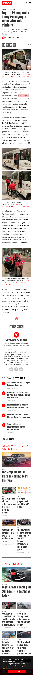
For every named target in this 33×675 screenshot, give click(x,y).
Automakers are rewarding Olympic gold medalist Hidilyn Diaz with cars (18, 395)
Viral (19, 496)
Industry (5, 9)
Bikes (4, 611)
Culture (5, 584)
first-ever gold (23, 95)
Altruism (13, 9)
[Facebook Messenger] (10, 45)
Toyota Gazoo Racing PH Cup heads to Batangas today (16, 591)
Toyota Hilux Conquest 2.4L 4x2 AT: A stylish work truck (8, 536)
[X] (7, 45)
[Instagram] (14, 45)
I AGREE (17, 672)
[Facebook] (3, 45)
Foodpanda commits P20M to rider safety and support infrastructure (8, 619)
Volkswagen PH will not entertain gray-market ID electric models (9, 505)
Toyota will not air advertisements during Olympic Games (16, 427)
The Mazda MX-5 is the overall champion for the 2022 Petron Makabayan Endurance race (24, 540)
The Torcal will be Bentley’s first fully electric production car (24, 648)
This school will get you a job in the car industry (18, 384)
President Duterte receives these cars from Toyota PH (17, 406)
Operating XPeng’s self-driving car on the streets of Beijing (23, 619)
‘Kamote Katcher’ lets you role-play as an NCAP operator (8, 648)
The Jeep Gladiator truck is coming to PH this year (15, 476)
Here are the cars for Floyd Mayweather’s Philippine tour (18, 415)
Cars (3, 469)
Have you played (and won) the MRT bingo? (23, 502)
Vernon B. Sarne (12, 38)
